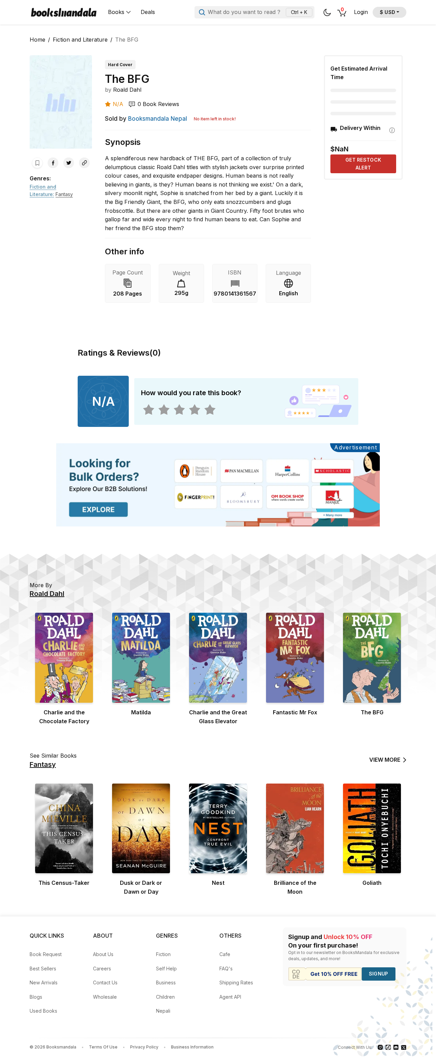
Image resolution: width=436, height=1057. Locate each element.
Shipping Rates (236, 982)
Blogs (36, 997)
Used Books (43, 1011)
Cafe (224, 954)
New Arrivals (44, 982)
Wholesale (105, 997)
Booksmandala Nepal (157, 118)
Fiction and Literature (80, 39)
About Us (103, 954)
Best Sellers (43, 968)
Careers (102, 968)
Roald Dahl (127, 89)
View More (384, 759)
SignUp (378, 974)
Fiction (163, 954)
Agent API (230, 997)
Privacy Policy (144, 1046)
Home (37, 39)
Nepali (163, 1011)
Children (165, 997)
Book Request (46, 954)
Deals (148, 12)
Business (166, 982)
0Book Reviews (158, 104)
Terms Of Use (103, 1046)
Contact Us (105, 982)
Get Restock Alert (363, 163)
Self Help (166, 968)
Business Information (192, 1046)
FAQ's (226, 968)
